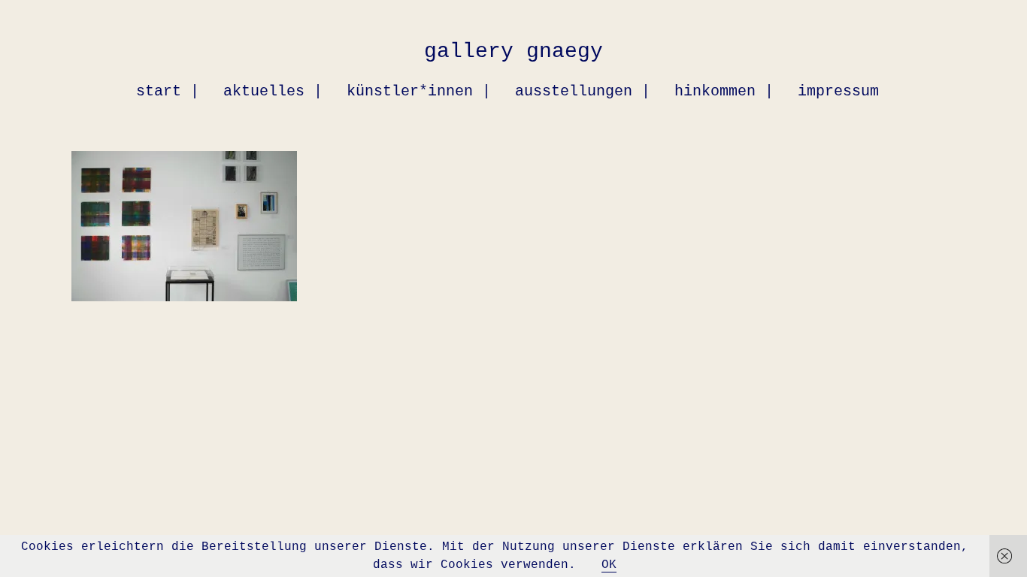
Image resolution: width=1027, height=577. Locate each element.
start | (167, 91)
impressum (838, 91)
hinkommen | (724, 91)
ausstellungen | (582, 91)
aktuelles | (273, 91)
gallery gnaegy (513, 51)
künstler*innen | (419, 91)
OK (609, 565)
